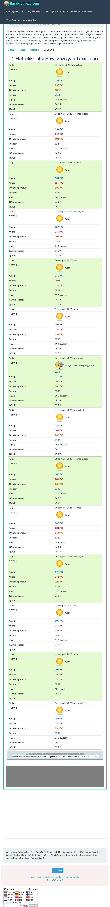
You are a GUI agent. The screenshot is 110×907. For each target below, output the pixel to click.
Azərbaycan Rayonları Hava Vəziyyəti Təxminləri (68, 11)
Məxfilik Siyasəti (55, 880)
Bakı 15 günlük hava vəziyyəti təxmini (23, 11)
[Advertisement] (55, 812)
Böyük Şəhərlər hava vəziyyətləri (21, 20)
